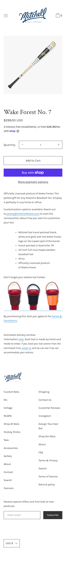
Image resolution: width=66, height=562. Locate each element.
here (21, 339)
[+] (58, 145)
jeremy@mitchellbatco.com (23, 213)
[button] (58, 16)
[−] (22, 145)
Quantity (9, 145)
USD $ (9, 543)
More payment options (33, 182)
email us (26, 348)
